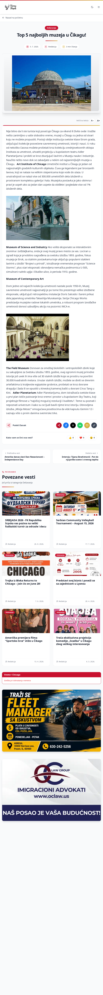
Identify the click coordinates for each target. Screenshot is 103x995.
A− (92, 120)
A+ (98, 120)
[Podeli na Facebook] (66, 425)
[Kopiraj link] (94, 425)
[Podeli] (59, 425)
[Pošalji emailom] (87, 425)
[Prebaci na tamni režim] (92, 7)
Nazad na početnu (14, 17)
